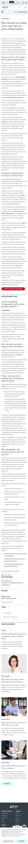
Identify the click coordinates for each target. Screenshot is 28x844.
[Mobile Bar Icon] (2, 12)
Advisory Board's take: (6, 580)
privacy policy (6, 831)
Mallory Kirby (6, 310)
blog (2, 543)
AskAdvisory (22, 12)
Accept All (21, 841)
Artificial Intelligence (7, 613)
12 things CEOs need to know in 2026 (14, 3)
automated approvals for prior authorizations (11, 354)
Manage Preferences (8, 841)
